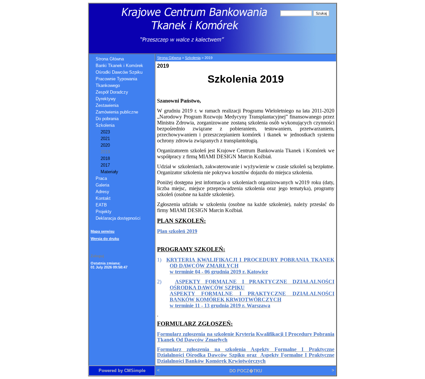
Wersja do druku (105, 239)
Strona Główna (110, 58)
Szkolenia (105, 125)
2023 (105, 131)
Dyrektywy (106, 98)
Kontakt (103, 198)
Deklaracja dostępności (118, 218)
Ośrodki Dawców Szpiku (119, 72)
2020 (105, 145)
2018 (105, 158)
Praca (101, 178)
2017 (105, 165)
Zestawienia (107, 105)
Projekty (104, 211)
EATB (101, 204)
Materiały (109, 171)
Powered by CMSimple (122, 370)
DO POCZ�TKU (245, 370)
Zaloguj (97, 256)
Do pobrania (107, 118)
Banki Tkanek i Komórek (119, 65)
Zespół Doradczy (112, 92)
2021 (105, 138)
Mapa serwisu (103, 231)
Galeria (102, 185)
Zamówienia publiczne (117, 112)
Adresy (102, 191)
